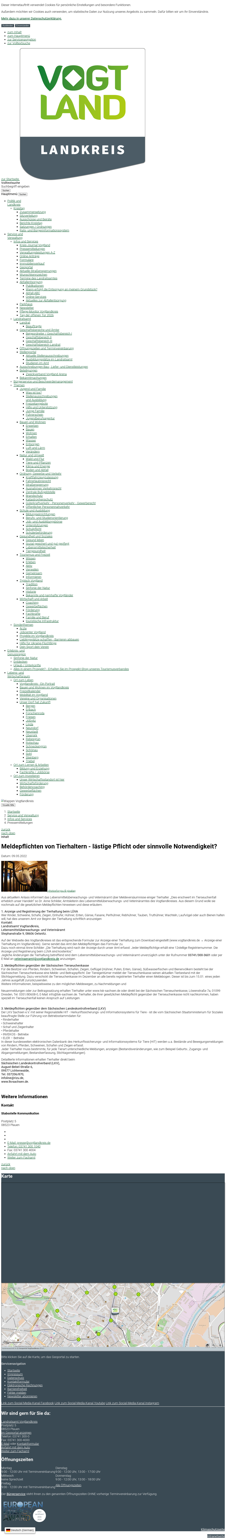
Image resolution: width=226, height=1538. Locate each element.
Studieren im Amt (37, 363)
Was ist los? (34, 392)
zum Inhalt (14, 32)
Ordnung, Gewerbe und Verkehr (40, 473)
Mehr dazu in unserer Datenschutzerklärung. (31, 18)
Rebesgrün (33, 739)
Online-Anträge (29, 256)
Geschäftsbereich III (39, 341)
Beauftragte (34, 326)
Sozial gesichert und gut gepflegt (47, 543)
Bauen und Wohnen (33, 422)
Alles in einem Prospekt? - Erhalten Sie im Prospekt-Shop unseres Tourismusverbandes (71, 669)
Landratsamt (22, 319)
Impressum (15, 1374)
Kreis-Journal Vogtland (35, 245)
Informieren (33, 577)
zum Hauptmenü (18, 36)
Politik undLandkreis (14, 202)
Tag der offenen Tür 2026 (37, 315)
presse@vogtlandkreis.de (28, 1143)
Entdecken (20, 661)
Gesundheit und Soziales (36, 536)
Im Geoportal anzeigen (16, 1432)
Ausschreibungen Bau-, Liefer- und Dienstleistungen (54, 367)
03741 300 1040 (23, 1146)
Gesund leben (35, 540)
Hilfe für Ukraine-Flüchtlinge (38, 643)
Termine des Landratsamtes (38, 278)
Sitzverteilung (29, 215)
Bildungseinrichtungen (40, 514)
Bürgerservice (16, 1494)
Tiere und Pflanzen (38, 462)
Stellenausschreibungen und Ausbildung (41, 398)
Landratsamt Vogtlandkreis (19, 1421)
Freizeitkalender (30, 691)
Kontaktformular (18, 1381)
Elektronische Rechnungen (25, 1385)
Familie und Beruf (37, 617)
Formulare (27, 260)
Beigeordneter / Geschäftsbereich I (49, 333)
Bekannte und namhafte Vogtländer (49, 595)
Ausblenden (7, 25)
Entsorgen (32, 444)
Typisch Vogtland (31, 580)
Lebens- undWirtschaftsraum (18, 674)
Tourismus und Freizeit (35, 555)
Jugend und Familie (33, 389)
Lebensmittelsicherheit (41, 547)
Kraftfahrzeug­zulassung (42, 477)
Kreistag (19, 208)
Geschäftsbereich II (39, 337)
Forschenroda (35, 713)
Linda (29, 724)
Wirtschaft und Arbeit (34, 599)
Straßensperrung (37, 485)
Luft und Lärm (35, 448)
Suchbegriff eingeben (15, 186)
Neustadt (32, 731)
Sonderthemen (23, 625)
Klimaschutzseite (213, 1529)
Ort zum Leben (23, 680)
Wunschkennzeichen (33, 274)
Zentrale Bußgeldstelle (40, 492)
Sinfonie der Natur (38, 588)
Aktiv (29, 566)
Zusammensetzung (33, 212)
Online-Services (36, 297)
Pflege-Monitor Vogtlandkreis (39, 311)
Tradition (32, 584)
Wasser (31, 440)
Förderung (33, 610)
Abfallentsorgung (31, 282)
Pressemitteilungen (32, 249)
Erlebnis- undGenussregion (16, 652)
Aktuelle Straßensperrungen (38, 271)
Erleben (31, 562)
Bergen (30, 706)
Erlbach (31, 709)
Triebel (30, 761)
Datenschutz (15, 1378)
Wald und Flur (35, 459)
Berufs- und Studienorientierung (47, 518)
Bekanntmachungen (33, 378)
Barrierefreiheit (17, 1389)
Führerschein (34, 414)
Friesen (31, 717)
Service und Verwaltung (23, 815)
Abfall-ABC (33, 293)
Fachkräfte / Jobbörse (35, 772)
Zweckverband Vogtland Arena (46, 374)
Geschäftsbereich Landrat (43, 344)
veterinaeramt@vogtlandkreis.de (36, 959)
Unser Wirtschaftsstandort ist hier (42, 779)
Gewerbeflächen (37, 606)
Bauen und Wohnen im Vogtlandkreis (44, 687)
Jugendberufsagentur (40, 418)
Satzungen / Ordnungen (36, 227)
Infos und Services (26, 241)
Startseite (13, 811)
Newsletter (27, 308)
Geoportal (26, 267)
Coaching (32, 602)
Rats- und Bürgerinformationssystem (44, 230)
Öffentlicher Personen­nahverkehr (48, 507)
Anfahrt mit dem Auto (21, 1154)
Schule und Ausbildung (35, 510)
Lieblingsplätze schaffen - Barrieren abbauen (49, 639)
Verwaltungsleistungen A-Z (37, 252)
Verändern (33, 451)
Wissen (31, 558)
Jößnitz (31, 720)
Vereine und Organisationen (38, 698)
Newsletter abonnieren (22, 1396)
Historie (31, 591)
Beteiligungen (28, 370)
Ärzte (23, 628)
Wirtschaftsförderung (34, 783)
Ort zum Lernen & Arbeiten (31, 765)
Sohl (29, 754)
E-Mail (5, 1444)
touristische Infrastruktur (42, 621)
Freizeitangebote (37, 403)
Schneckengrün (36, 746)
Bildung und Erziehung (34, 768)
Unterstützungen (37, 525)
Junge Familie (35, 411)
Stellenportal (28, 352)
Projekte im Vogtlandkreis (37, 636)
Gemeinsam (34, 573)
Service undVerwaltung (15, 236)
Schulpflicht (33, 529)
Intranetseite (216, 1536)
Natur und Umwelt (32, 455)
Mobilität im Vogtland (34, 695)
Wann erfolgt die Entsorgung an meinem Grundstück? (61, 289)
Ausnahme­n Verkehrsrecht (43, 488)
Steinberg (32, 757)
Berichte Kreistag (31, 223)
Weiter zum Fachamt (21, 1157)
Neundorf (32, 728)
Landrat (25, 322)
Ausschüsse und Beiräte (36, 219)
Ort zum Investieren (27, 776)
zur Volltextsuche (18, 43)
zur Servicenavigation (21, 39)
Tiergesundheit (36, 551)
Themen (19, 385)
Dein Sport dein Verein (34, 647)
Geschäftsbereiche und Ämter (39, 330)
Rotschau (32, 743)
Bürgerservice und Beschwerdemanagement (43, 381)
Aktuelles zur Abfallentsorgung (46, 300)
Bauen (30, 429)
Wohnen (31, 433)
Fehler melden (16, 1392)
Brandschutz (34, 496)
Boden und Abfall (37, 470)
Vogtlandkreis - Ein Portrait (37, 684)
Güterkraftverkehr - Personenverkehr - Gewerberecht (61, 503)
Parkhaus (26, 304)
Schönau (32, 750)
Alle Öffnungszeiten (68, 1485)
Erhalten (31, 437)
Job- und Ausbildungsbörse (44, 521)
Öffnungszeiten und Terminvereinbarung (47, 348)
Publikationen (35, 285)
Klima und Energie (38, 466)
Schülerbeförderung (39, 532)
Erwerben (32, 426)
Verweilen (32, 569)
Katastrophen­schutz (39, 499)
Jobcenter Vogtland (33, 632)
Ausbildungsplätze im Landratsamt (49, 359)
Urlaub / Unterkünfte (27, 665)
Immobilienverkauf (32, 263)
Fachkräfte (33, 614)
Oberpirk (31, 735)
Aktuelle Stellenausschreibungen (47, 356)
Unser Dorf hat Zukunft (35, 702)
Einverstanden (22, 25)
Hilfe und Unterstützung (41, 407)
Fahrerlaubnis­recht (38, 481)
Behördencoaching (32, 787)
